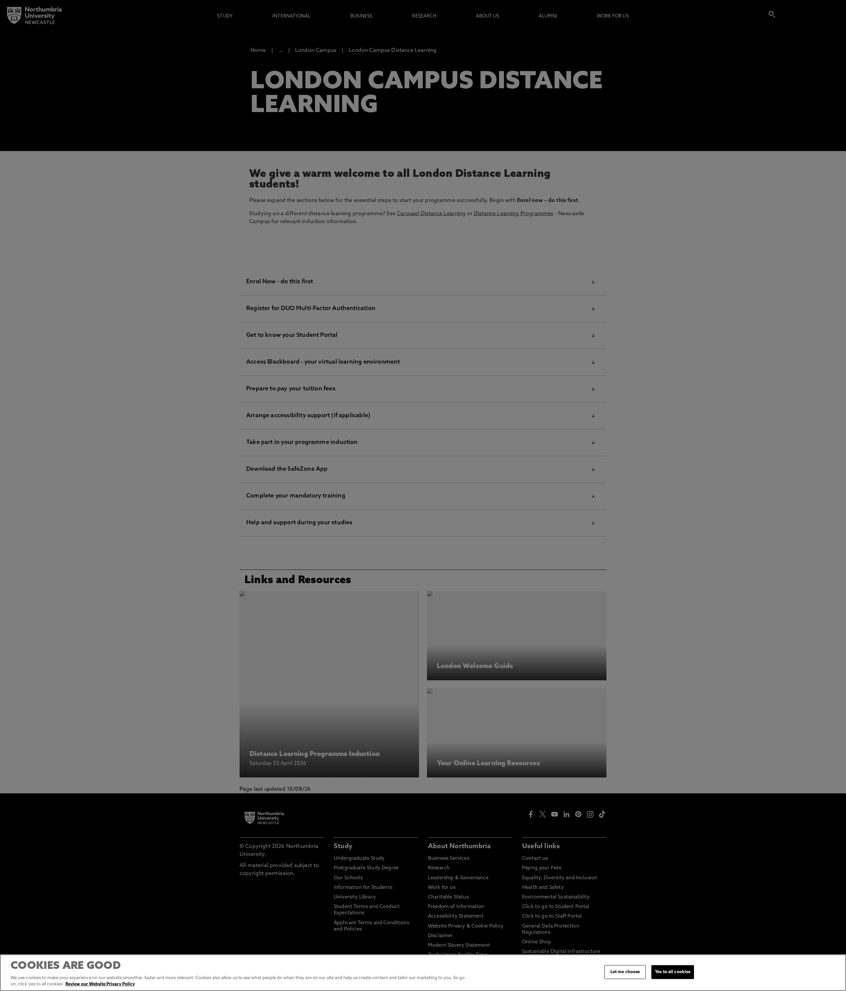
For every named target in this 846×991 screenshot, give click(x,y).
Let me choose (625, 972)
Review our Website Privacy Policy (100, 984)
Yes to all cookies (672, 972)
